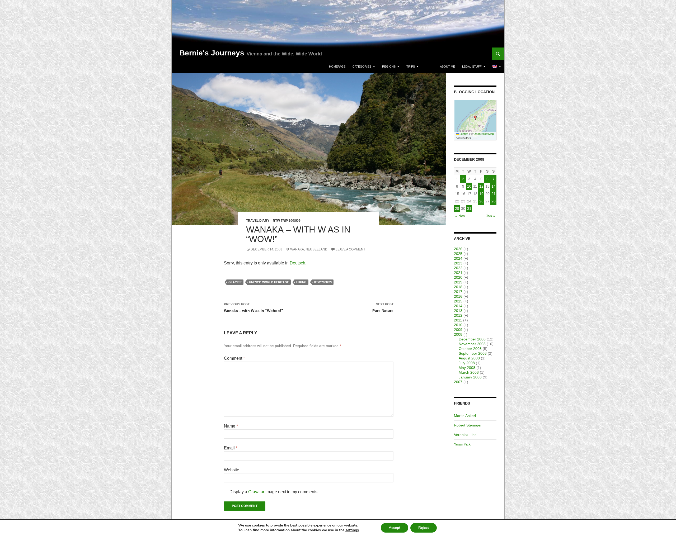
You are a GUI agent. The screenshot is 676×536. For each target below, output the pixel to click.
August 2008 (469, 358)
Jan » (490, 216)
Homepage (337, 66)
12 (481, 186)
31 (469, 208)
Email (230, 448)
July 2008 (467, 363)
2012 (458, 315)
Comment (234, 358)
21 (493, 194)
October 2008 (470, 349)
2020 (458, 277)
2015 (458, 301)
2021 (458, 273)
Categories (362, 66)
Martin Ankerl (465, 416)
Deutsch (297, 263)
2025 (458, 254)
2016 (458, 296)
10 (469, 186)
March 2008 (469, 372)
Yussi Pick (462, 444)
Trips (410, 66)
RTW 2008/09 (323, 282)
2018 (458, 287)
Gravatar (256, 492)
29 (457, 208)
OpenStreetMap (483, 133)
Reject (423, 527)
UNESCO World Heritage (269, 282)
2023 (458, 263)
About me (447, 66)
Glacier (235, 282)
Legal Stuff (472, 66)
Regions (389, 66)
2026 (458, 249)
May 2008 (467, 368)
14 (493, 186)
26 (481, 201)
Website (231, 470)
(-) (465, 334)
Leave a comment (350, 249)
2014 (458, 306)
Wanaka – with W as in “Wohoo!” (253, 307)
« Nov (460, 216)
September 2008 (473, 353)
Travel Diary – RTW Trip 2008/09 (273, 220)
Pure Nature (382, 307)
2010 (458, 325)
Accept (394, 527)
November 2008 (472, 344)
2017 (458, 292)
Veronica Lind (465, 435)
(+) (465, 249)
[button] (475, 118)
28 (493, 201)
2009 (458, 330)
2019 (458, 282)
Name (231, 426)
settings (352, 530)
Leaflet (463, 133)
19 (481, 194)
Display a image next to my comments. (273, 492)
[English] (496, 66)
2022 (458, 268)
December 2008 (472, 339)
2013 (458, 311)
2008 (458, 334)
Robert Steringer (468, 425)
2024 (458, 258)
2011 (458, 320)
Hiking (301, 282)
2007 (458, 382)
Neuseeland (316, 249)
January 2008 (470, 377)
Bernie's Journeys (212, 53)
